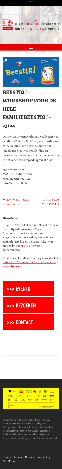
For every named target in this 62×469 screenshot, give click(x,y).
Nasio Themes (25, 457)
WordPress (9, 461)
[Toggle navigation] (31, 3)
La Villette (28, 246)
